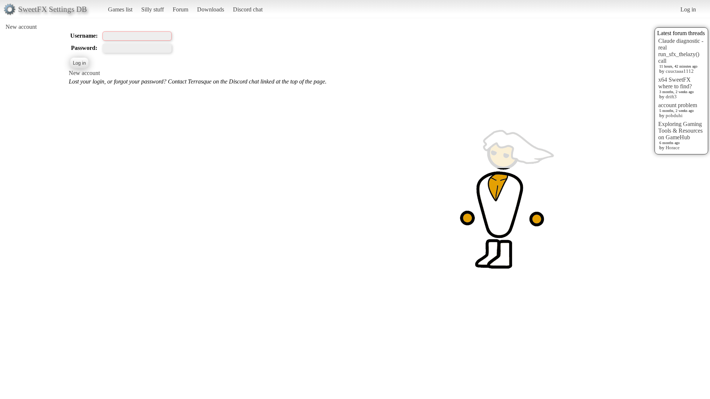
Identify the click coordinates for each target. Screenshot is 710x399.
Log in (688, 9)
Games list (120, 9)
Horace (673, 147)
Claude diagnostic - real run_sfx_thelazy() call (680, 51)
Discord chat (248, 9)
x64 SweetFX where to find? (675, 82)
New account (21, 27)
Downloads (210, 9)
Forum (180, 9)
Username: (84, 36)
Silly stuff (152, 9)
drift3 (671, 96)
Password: (84, 48)
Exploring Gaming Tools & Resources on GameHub (680, 130)
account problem (677, 105)
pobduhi (674, 115)
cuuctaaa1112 (680, 71)
